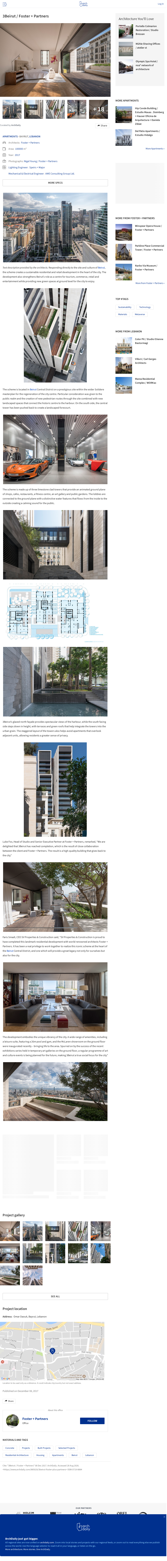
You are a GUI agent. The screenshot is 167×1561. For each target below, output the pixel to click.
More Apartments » (155, 148)
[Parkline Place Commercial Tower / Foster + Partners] (123, 252)
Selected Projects (66, 1448)
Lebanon (34, 136)
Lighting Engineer (18, 167)
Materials (122, 314)
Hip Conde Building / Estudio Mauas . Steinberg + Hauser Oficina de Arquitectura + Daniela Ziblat (149, 116)
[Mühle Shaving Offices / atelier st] (126, 49)
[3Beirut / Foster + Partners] (10, 1231)
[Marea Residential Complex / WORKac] (123, 385)
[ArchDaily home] (83, 4)
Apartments (10, 136)
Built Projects (44, 1448)
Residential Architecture (17, 1455)
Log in (161, 4)
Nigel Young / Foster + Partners (40, 161)
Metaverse (140, 314)
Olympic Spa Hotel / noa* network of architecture (147, 65)
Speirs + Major (37, 167)
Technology (145, 307)
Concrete (9, 1448)
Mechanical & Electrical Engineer (26, 173)
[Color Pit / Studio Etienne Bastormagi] (123, 345)
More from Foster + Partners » (150, 283)
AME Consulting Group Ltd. (60, 173)
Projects (26, 1448)
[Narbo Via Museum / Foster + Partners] (123, 272)
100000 (19, 149)
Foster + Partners (30, 143)
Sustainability (124, 307)
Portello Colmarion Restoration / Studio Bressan (147, 30)
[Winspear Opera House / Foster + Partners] (123, 232)
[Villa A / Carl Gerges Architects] (123, 365)
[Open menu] (4, 4)
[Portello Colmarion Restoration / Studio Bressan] (126, 31)
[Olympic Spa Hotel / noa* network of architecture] (126, 66)
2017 (17, 155)
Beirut (101, 267)
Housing (40, 1455)
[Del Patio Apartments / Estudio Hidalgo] (123, 137)
